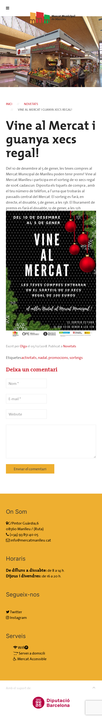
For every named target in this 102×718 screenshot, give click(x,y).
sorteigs (76, 357)
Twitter (15, 612)
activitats (29, 357)
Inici (9, 103)
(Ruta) (39, 529)
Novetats (31, 103)
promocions (58, 357)
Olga (23, 346)
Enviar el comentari (30, 469)
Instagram (18, 617)
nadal (42, 357)
